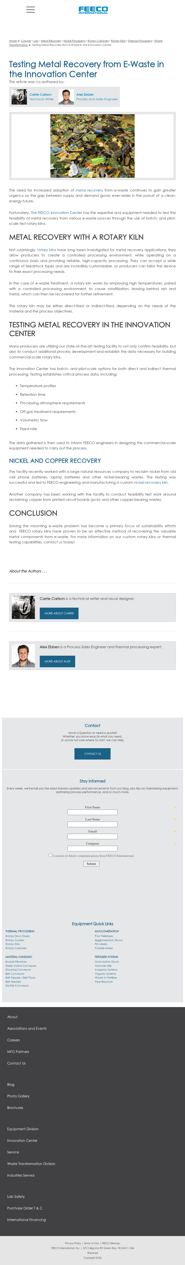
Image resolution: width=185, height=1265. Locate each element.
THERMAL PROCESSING (20, 931)
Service (13, 1152)
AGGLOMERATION (107, 931)
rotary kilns (47, 250)
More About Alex (57, 661)
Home (13, 40)
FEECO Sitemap (111, 1243)
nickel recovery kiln (151, 482)
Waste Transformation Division (31, 1164)
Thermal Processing (140, 40)
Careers (13, 1040)
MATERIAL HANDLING (19, 956)
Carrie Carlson (40, 94)
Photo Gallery (18, 1096)
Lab (36, 40)
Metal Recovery (51, 40)
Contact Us (92, 753)
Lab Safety (16, 1196)
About (12, 1017)
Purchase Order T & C (24, 1208)
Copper (26, 40)
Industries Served (20, 1175)
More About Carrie (59, 613)
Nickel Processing (74, 40)
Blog (10, 1084)
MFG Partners (18, 1052)
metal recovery (89, 190)
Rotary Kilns (118, 40)
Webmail (92, 1252)
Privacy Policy (73, 1243)
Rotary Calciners (98, 40)
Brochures (15, 1108)
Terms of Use (91, 1243)
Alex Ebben (85, 94)
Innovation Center (22, 1140)
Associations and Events (26, 1028)
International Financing (26, 1220)
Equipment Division (23, 1129)
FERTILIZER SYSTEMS (106, 956)
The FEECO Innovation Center (56, 212)
